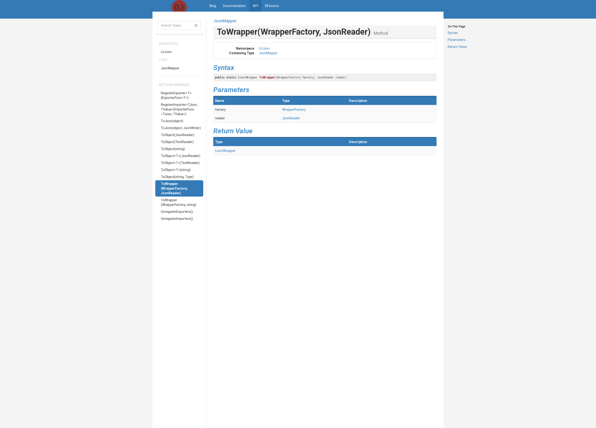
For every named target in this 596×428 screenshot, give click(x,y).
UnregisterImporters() (177, 219)
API (255, 6)
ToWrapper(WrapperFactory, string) (178, 202)
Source (273, 6)
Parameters (456, 40)
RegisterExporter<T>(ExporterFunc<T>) (176, 95)
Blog (213, 6)
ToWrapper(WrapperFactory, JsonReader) (174, 188)
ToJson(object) (172, 121)
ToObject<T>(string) (176, 170)
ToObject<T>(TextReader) (180, 163)
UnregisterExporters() (177, 212)
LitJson (166, 52)
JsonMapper (170, 68)
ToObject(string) (173, 149)
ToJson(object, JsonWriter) (181, 128)
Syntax (453, 33)
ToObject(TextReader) (177, 142)
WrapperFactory (294, 109)
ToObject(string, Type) (177, 177)
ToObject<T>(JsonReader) (180, 156)
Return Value (457, 47)
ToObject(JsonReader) (177, 135)
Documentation (234, 6)
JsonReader (291, 118)
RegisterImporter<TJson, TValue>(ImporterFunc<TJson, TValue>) (179, 109)
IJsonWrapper (225, 151)
